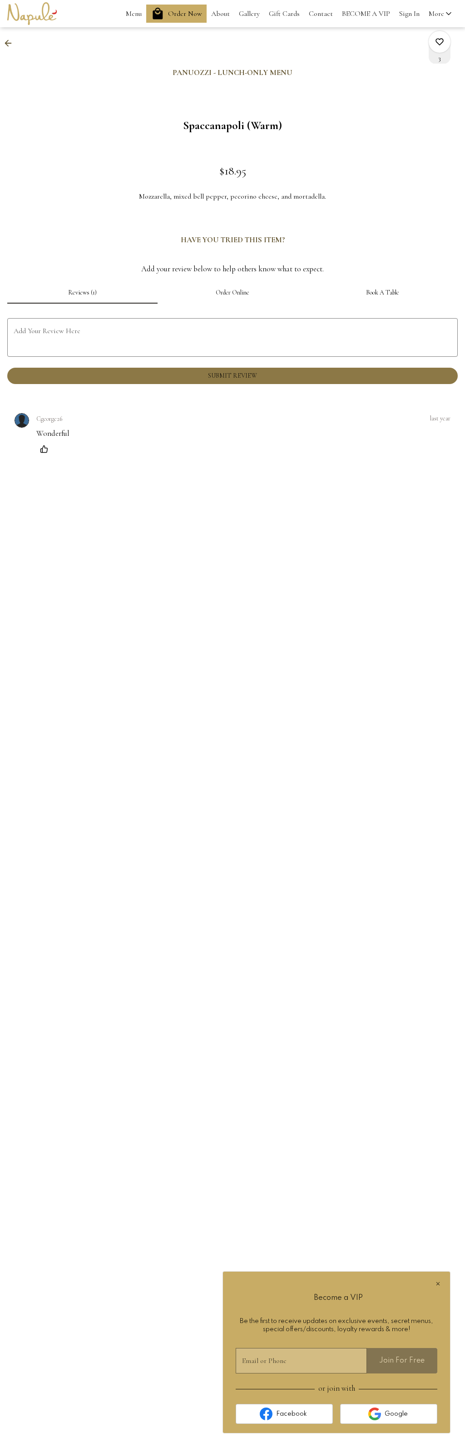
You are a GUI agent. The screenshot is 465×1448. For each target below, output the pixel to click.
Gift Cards (284, 13)
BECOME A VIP (366, 13)
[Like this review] (46, 449)
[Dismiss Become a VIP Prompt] (438, 1283)
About (220, 13)
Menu (134, 13)
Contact (321, 13)
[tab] (82, 293)
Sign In (409, 13)
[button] (441, 14)
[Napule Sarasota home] (48, 13)
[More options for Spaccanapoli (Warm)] (439, 42)
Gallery (249, 13)
